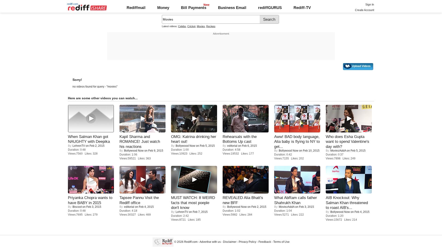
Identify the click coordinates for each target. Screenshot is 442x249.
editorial (232, 145)
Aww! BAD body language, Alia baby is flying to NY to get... (297, 142)
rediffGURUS (270, 8)
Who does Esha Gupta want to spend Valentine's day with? (347, 142)
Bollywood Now (134, 150)
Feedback (265, 241)
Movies (201, 26)
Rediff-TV (302, 8)
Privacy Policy (247, 241)
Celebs (182, 26)
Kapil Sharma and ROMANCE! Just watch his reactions (139, 142)
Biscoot (77, 206)
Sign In (369, 4)
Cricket (191, 26)
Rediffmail (136, 8)
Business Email (232, 8)
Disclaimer (229, 241)
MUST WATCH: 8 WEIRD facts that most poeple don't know (193, 203)
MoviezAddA (338, 150)
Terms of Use (281, 241)
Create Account (364, 10)
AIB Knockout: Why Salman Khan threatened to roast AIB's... (347, 203)
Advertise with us (210, 241)
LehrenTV (79, 145)
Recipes (210, 26)
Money (163, 8)
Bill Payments (193, 8)
